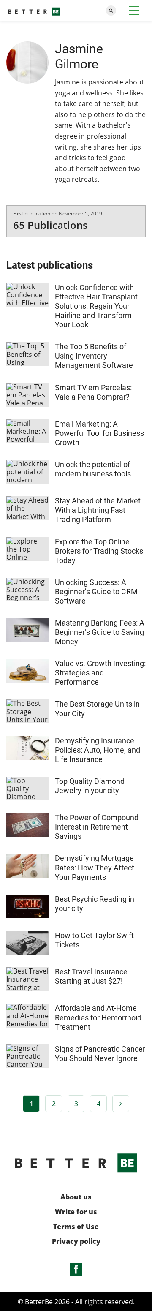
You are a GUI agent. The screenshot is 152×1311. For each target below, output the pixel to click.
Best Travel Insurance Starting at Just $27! (91, 976)
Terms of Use (76, 1227)
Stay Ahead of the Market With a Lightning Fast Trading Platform (98, 510)
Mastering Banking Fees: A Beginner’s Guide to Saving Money (99, 632)
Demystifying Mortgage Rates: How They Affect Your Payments (94, 867)
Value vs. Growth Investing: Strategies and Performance (100, 672)
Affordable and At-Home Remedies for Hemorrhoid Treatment (98, 1017)
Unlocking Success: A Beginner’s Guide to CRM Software (96, 591)
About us (76, 1197)
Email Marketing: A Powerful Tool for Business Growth (99, 433)
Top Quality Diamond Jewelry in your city (90, 786)
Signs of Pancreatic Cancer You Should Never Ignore (100, 1053)
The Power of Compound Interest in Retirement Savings (96, 826)
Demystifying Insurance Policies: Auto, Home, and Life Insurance (97, 750)
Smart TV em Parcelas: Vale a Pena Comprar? (93, 392)
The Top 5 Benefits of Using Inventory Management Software (94, 356)
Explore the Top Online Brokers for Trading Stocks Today (99, 551)
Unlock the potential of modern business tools (93, 469)
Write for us (76, 1212)
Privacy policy (76, 1242)
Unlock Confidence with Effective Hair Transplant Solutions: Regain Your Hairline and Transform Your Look (96, 306)
